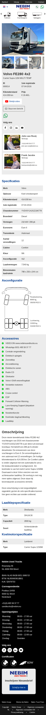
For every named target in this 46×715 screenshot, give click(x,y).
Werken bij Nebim (22, 702)
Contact (41, 2)
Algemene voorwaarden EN (25, 710)
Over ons (28, 2)
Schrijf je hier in (18, 687)
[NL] (5, 7)
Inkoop (16, 2)
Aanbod (5, 2)
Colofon (32, 712)
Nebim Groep (6, 702)
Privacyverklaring (17, 712)
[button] (12, 101)
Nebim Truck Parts (37, 702)
